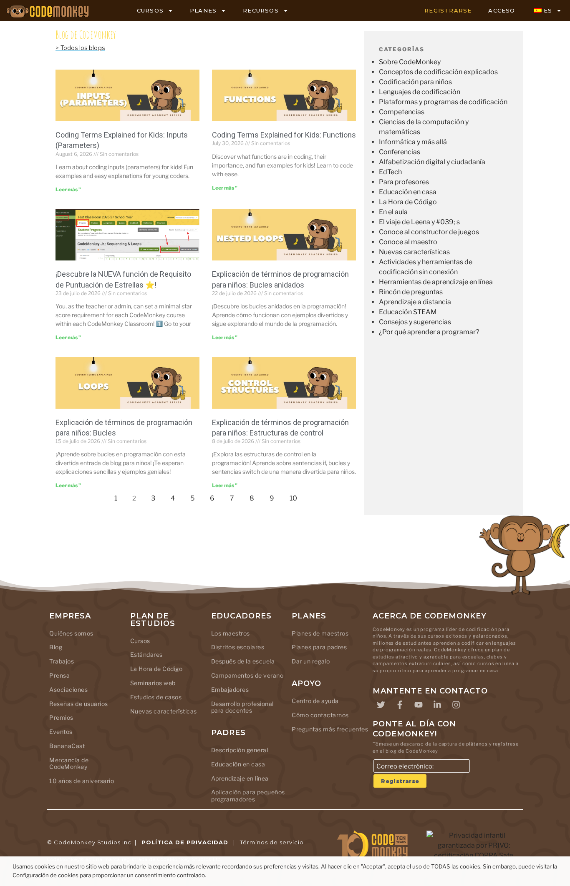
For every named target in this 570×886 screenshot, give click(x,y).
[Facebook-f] (399, 704)
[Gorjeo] (381, 704)
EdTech (390, 172)
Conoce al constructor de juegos (429, 232)
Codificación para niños (415, 82)
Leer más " (68, 189)
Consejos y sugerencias (415, 322)
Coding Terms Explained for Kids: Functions (284, 134)
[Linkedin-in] (437, 704)
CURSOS (150, 10)
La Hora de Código (408, 202)
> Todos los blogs (80, 48)
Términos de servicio (272, 842)
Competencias (401, 112)
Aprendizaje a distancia (415, 302)
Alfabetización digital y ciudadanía (432, 162)
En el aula (393, 212)
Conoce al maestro (408, 242)
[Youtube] (418, 704)
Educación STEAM (408, 312)
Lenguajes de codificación (419, 92)
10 (295, 496)
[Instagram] (456, 704)
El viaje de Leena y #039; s (419, 222)
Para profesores (404, 182)
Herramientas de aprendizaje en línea (436, 282)
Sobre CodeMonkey (410, 62)
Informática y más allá (413, 142)
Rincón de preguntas (411, 292)
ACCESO (501, 10)
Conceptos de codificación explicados (438, 72)
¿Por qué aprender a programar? (429, 332)
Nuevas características (414, 252)
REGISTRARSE (448, 10)
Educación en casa (407, 192)
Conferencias (399, 152)
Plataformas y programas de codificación (443, 102)
